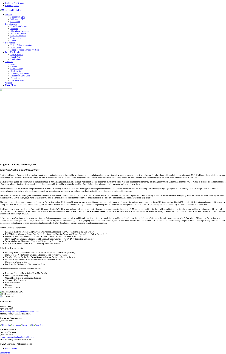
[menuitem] (115, 3)
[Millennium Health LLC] (11, 10)
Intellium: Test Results (14, 3)
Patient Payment (12, 5)
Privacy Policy (11, 348)
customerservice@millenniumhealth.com (16, 337)
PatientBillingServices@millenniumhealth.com (19, 311)
